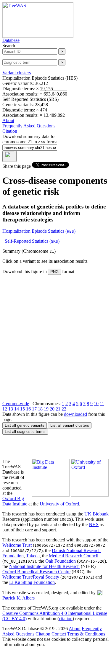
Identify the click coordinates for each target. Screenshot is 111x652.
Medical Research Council (73, 555)
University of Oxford (59, 503)
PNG (54, 272)
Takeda (33, 555)
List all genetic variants (24, 425)
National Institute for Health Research (44, 566)
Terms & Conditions (86, 633)
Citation (9, 131)
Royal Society (46, 576)
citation (66, 618)
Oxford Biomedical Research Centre (36, 571)
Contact (59, 633)
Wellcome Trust (17, 545)
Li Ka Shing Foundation (32, 582)
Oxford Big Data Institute (14, 501)
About (8, 120)
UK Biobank (96, 513)
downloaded (75, 414)
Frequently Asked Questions (28, 125)
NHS (94, 524)
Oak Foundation (60, 561)
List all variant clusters (69, 425)
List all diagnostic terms (25, 431)
